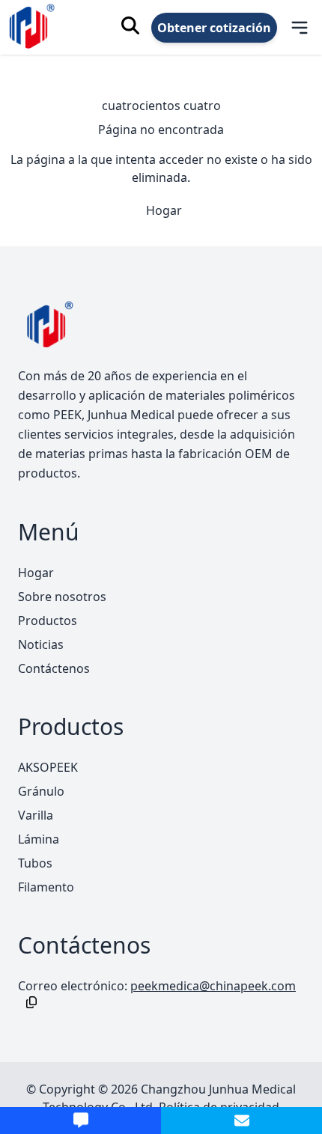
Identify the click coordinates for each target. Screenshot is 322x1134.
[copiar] (28, 1002)
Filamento (46, 887)
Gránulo (41, 791)
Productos (47, 620)
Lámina (38, 839)
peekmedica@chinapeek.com (213, 986)
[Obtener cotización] (80, 1120)
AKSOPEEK (48, 767)
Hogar (164, 210)
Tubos (35, 863)
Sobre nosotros (62, 596)
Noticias (41, 644)
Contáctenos (54, 668)
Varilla (35, 815)
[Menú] (290, 27)
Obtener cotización (214, 27)
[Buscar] (130, 25)
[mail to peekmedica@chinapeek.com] (241, 1120)
